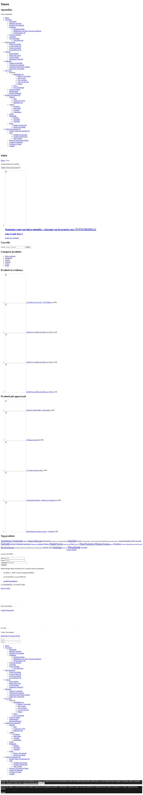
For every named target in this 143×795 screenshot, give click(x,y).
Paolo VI (77, 544)
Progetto (124, 544)
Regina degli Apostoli (137, 544)
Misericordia (34, 544)
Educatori (8, 61)
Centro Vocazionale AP (13, 129)
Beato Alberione (35, 541)
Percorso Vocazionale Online (18, 140)
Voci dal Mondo (18, 87)
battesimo (25, 541)
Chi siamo (8, 20)
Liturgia (19, 544)
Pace (72, 544)
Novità (59, 544)
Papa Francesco (87, 543)
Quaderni (16, 106)
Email (3, 558)
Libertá (12, 544)
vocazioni (84, 547)
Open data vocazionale (16, 69)
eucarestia (92, 541)
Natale (53, 544)
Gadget (11, 104)
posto (112, 544)
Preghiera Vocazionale (16, 25)
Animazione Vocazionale (12, 541)
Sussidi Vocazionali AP (12, 95)
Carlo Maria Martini (62, 541)
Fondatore (12, 27)
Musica (20, 84)
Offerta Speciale (67, 544)
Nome (3, 560)
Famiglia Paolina (18, 29)
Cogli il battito (14, 57)
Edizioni (12, 97)
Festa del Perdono (104, 541)
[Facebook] (15, 632)
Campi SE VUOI (19, 101)
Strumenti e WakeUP (16, 59)
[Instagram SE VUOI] (33, 606)
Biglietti (16, 118)
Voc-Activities (22, 80)
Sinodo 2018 (48, 548)
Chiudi (3, 792)
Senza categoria (10, 256)
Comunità (12, 37)
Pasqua (99, 543)
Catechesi (72, 541)
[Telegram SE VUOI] (88, 628)
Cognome (4, 563)
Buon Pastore (53, 541)
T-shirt (11, 114)
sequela (28, 547)
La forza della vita (15, 46)
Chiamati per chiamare (16, 65)
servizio (33, 547)
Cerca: (3, 247)
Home (7, 18)
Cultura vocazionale (15, 63)
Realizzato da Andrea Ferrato (10, 636)
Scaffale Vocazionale (20, 135)
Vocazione (74, 547)
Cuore (79, 541)
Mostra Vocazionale (19, 125)
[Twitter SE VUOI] (25, 628)
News (15, 86)
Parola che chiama (19, 127)
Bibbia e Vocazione (24, 76)
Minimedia (12, 116)
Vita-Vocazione (10, 42)
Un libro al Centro (15, 144)
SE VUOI (8, 70)
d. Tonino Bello (86, 541)
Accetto (41, 783)
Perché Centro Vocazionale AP (19, 131)
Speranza (57, 547)
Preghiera (117, 544)
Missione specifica (15, 23)
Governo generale (15, 35)
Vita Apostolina (14, 38)
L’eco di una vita (23, 82)
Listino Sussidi (71, 550)
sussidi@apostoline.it (10, 581)
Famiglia (97, 541)
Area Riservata (18, 40)
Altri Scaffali (17, 138)
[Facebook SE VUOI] (8, 628)
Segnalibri (16, 120)
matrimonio (27, 544)
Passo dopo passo (15, 55)
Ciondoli (16, 110)
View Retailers (14, 238)
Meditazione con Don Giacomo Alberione (27, 31)
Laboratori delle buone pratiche (19, 67)
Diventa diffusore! (15, 93)
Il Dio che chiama (15, 44)
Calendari (16, 121)
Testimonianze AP (19, 33)
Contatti (11, 146)
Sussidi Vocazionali (7, 610)
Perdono (106, 544)
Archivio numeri (14, 89)
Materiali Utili (18, 103)
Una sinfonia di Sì (15, 50)
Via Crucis (64, 547)
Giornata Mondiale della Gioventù (130, 541)
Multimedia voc (18, 74)
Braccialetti (17, 108)
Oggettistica (17, 112)
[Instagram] (20, 632)
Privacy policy (5, 588)
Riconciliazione (7, 547)
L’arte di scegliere (15, 48)
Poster (11, 123)
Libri (15, 99)
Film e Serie (22, 78)
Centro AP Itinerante (16, 142)
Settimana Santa (39, 547)
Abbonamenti (13, 91)
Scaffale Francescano (20, 136)
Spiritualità (12, 21)
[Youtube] (16, 606)
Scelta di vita (23, 547)
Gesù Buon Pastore (113, 541)
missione (40, 544)
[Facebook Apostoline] (14, 606)
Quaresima (128, 544)
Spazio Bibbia (14, 53)
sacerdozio (17, 547)
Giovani (7, 52)
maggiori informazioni (30, 783)
